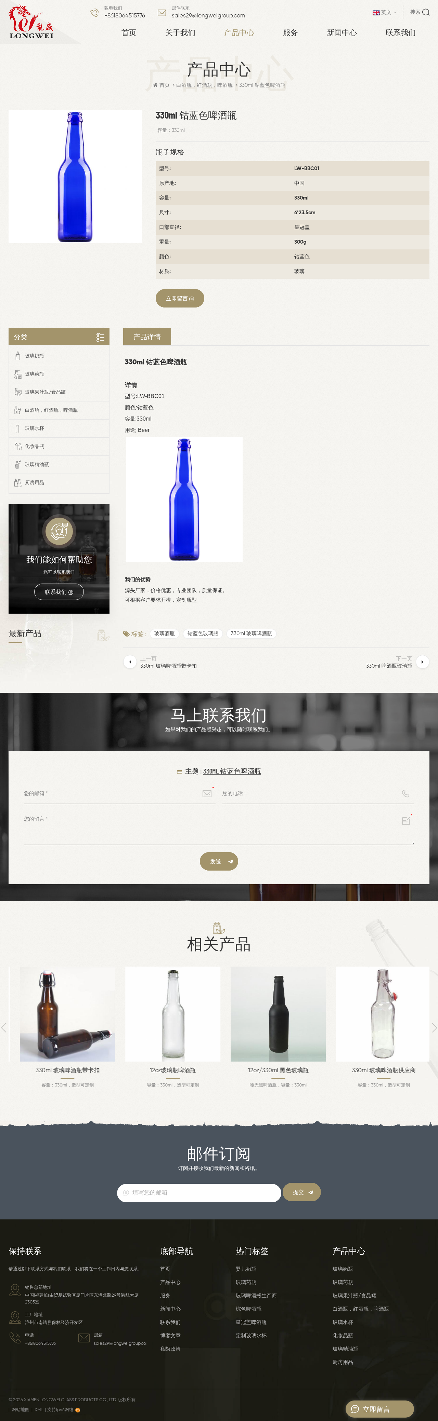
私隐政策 (170, 1349)
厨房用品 (34, 482)
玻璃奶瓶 (34, 356)
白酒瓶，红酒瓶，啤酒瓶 (204, 85)
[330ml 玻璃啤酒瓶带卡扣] (61, 1014)
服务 (290, 32)
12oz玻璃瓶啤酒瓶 (167, 1071)
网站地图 (20, 1410)
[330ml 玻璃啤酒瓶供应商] (377, 1014)
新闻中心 (342, 32)
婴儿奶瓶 (246, 1269)
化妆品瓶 (34, 446)
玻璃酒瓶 (164, 633)
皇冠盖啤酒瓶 (251, 1322)
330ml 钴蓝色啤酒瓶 (232, 771)
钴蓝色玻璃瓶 (203, 633)
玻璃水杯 (34, 428)
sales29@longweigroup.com (208, 16)
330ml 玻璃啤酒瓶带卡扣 (61, 1071)
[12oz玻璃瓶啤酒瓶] (166, 1014)
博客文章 (170, 1335)
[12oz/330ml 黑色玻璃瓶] (272, 1014)
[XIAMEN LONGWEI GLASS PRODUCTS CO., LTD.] (31, 21)
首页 (129, 32)
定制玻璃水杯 (251, 1335)
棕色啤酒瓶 (248, 1309)
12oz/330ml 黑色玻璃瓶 (272, 1071)
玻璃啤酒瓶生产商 (256, 1295)
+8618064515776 (124, 16)
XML (39, 1410)
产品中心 (239, 32)
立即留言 (177, 298)
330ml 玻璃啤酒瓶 (251, 633)
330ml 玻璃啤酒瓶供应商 (378, 1071)
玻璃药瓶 (34, 374)
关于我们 (180, 32)
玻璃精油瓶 (37, 464)
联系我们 (401, 32)
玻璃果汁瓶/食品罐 (45, 392)
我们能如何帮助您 (59, 559)
